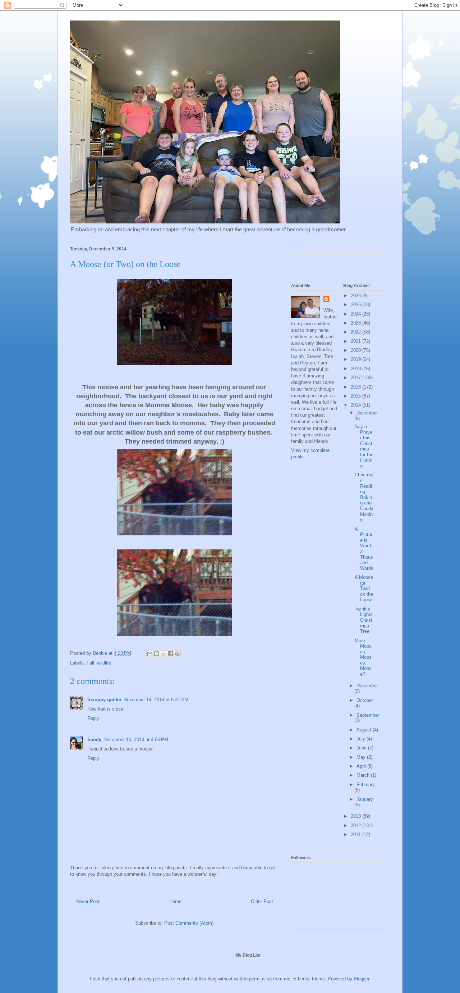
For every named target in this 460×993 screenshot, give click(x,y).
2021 (356, 341)
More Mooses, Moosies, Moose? (364, 657)
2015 (356, 396)
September (367, 715)
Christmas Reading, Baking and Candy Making (364, 497)
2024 (356, 314)
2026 (356, 295)
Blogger (361, 978)
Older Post (262, 901)
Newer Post (87, 901)
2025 (356, 304)
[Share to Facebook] (170, 653)
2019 (356, 359)
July (361, 739)
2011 (356, 834)
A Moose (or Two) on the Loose (364, 588)
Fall (90, 663)
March (363, 775)
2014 (356, 405)
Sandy (94, 739)
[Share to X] (163, 653)
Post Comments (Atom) (188, 923)
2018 (356, 368)
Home (175, 901)
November (367, 685)
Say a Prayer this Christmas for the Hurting (364, 446)
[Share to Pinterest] (177, 653)
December (367, 413)
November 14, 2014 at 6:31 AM (156, 699)
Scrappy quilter (104, 699)
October (364, 700)
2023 (356, 323)
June (362, 748)
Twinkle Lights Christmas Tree (364, 620)
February (365, 784)
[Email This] (149, 653)
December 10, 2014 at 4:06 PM (136, 739)
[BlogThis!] (156, 653)
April (361, 766)
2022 (356, 332)
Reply (93, 718)
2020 (356, 350)
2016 (356, 387)
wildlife (104, 663)
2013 (356, 816)
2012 (356, 825)
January (364, 799)
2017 (356, 377)
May (361, 757)
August (364, 730)
